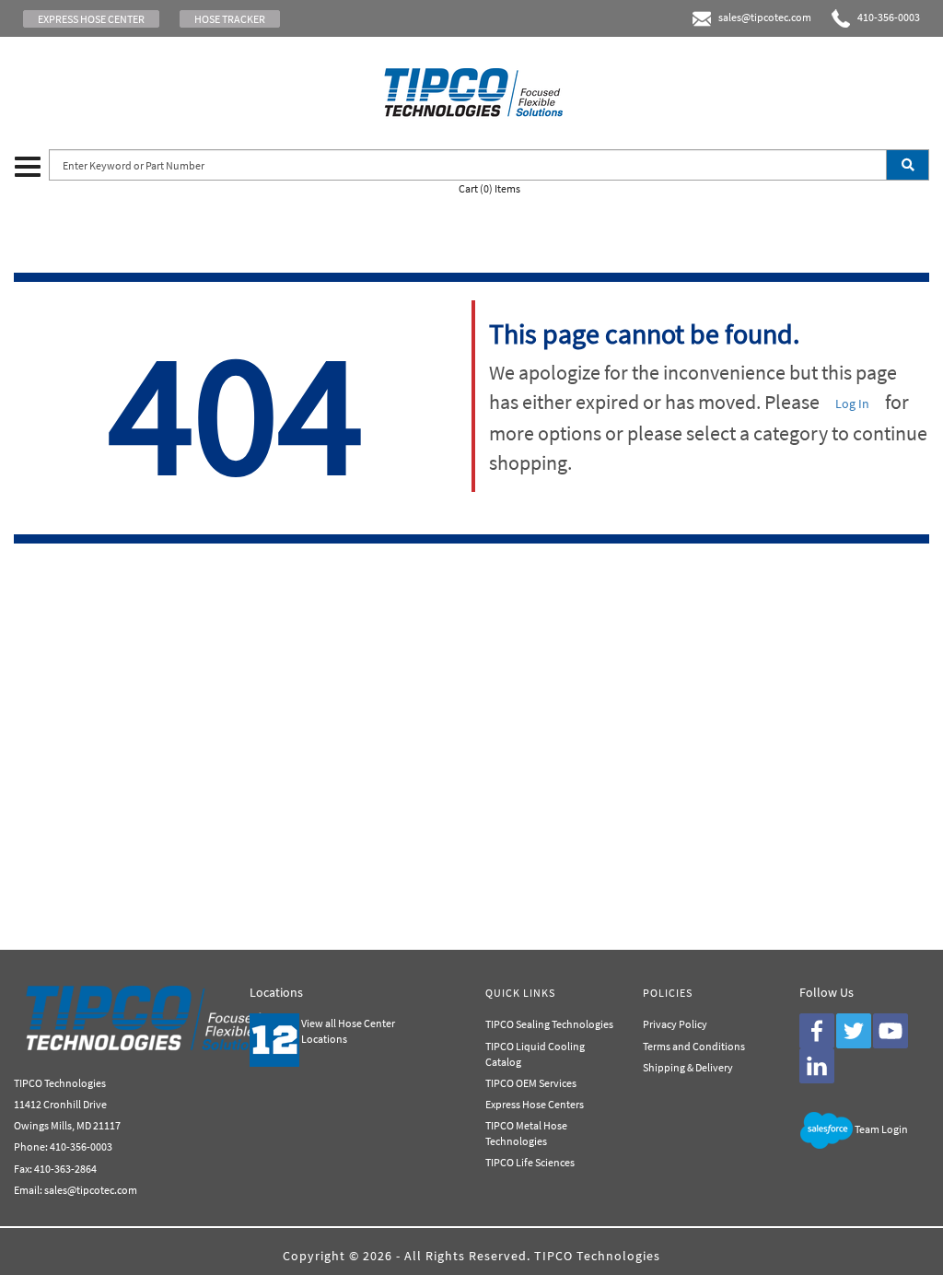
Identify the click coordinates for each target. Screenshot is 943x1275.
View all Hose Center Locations (348, 1031)
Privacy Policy (675, 1024)
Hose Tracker (229, 19)
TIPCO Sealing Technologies (549, 1024)
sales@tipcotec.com (764, 17)
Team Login (881, 1129)
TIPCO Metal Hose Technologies (526, 1133)
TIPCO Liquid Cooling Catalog (535, 1054)
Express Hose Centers (534, 1104)
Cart (489, 188)
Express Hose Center (91, 19)
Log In (852, 403)
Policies (668, 993)
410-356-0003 (885, 17)
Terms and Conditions (694, 1046)
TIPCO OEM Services (530, 1083)
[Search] (907, 165)
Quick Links (520, 993)
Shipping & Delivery (688, 1067)
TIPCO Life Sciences (530, 1162)
